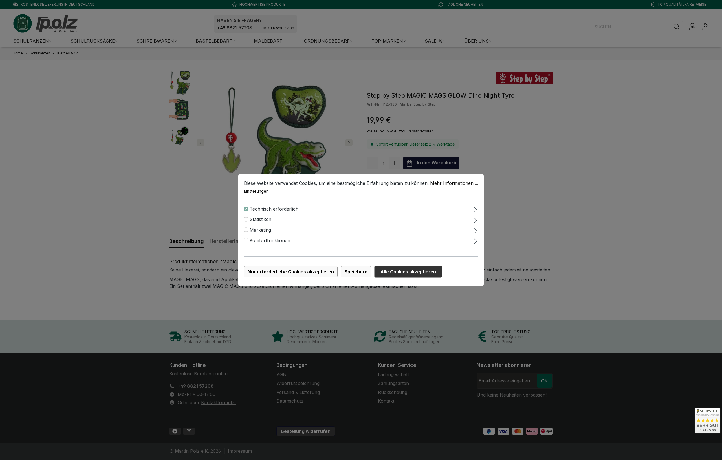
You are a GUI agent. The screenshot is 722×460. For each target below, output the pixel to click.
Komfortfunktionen (270, 240)
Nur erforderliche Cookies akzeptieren (291, 272)
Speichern (356, 272)
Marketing (260, 230)
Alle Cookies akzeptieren (408, 272)
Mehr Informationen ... (454, 183)
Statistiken (260, 219)
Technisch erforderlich (274, 209)
